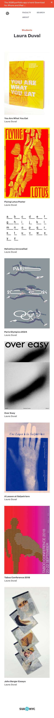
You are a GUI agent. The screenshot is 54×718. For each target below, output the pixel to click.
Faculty (26, 12)
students (27, 30)
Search (41, 12)
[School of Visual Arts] (27, 709)
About (25, 17)
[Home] (7, 13)
